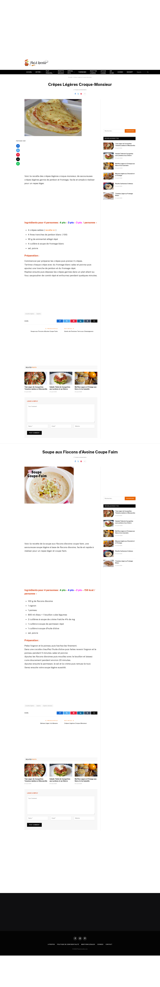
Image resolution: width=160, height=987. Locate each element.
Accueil (29, 72)
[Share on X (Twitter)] (78, 93)
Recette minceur (61, 72)
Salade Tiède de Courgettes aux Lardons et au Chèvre (60, 388)
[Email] (18, 159)
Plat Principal (49, 72)
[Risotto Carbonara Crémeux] (108, 186)
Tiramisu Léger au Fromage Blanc (124, 194)
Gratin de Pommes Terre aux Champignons (78, 331)
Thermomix (82, 72)
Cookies (100, 944)
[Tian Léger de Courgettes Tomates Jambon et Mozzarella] (35, 378)
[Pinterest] (18, 155)
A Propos (51, 944)
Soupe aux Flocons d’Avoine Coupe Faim (44, 331)
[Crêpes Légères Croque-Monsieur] (53, 135)
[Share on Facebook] (75, 93)
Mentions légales (88, 944)
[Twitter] (18, 150)
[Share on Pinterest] (81, 93)
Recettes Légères (93, 72)
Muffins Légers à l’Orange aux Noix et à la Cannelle (85, 388)
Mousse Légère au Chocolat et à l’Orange (125, 174)
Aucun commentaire (80, 89)
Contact (109, 944)
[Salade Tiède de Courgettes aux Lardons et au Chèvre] (61, 378)
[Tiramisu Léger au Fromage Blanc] (108, 196)
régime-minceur (47, 705)
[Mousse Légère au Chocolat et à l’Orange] (108, 176)
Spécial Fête (70, 72)
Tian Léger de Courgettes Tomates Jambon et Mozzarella (35, 388)
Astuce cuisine (103, 72)
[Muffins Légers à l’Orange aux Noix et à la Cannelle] (86, 378)
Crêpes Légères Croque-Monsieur (75, 723)
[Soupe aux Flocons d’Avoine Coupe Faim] (49, 503)
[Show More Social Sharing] (84, 93)
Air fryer (112, 72)
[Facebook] (18, 146)
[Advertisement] (55, 13)
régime (38, 313)
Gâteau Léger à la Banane (49, 723)
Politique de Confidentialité (68, 944)
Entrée (38, 72)
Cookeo (120, 72)
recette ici (50, 230)
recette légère (29, 313)
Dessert (130, 72)
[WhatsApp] (18, 164)
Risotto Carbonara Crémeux (124, 183)
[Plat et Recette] (36, 64)
